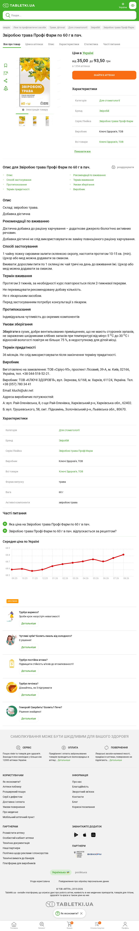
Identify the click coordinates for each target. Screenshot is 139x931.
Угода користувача (40, 881)
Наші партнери (11, 848)
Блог (75, 801)
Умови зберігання (83, 184)
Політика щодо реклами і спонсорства (25, 853)
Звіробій (95, 27)
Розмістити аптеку (14, 832)
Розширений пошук (14, 791)
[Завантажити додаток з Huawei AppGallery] (93, 834)
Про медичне (10, 812)
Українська (59, 872)
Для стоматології (77, 27)
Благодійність (80, 786)
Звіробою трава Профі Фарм (119, 27)
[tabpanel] (69, 207)
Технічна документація (16, 843)
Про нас (77, 781)
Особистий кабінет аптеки (18, 837)
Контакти (78, 796)
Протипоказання (17, 184)
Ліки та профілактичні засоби (29, 27)
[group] (104, 59)
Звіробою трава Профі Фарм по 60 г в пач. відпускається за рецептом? (63, 531)
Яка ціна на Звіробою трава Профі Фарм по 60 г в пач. (49, 524)
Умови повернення (14, 806)
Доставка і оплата (14, 801)
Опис (9, 175)
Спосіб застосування (19, 179)
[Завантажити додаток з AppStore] (84, 834)
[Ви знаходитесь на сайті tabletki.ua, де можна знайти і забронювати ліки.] (19, 5)
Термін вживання (83, 179)
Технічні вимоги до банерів (18, 858)
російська (81, 872)
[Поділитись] (6, 81)
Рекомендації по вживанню (89, 175)
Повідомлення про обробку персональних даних (84, 881)
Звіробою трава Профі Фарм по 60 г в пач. (42, 35)
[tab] (12, 44)
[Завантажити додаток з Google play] (75, 834)
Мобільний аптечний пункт (19, 817)
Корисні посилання (83, 806)
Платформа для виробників (19, 863)
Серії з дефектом (12, 796)
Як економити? (12, 781)
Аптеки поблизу (12, 786)
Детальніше (64, 760)
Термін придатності (18, 189)
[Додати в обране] (6, 65)
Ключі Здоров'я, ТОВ (111, 141)
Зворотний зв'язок (83, 791)
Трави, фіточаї (57, 27)
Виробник (79, 189)
